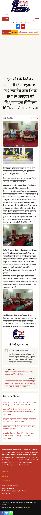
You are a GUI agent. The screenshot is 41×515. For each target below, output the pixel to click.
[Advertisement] (20, 57)
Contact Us (29, 23)
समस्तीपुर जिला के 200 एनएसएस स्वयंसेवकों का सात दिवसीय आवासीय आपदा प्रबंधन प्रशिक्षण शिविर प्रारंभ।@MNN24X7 (19, 411)
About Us (11, 23)
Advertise (19, 23)
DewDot (28, 507)
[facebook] (2, 513)
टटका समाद (34, 118)
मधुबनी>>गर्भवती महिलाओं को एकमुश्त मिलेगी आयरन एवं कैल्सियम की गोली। (19, 373)
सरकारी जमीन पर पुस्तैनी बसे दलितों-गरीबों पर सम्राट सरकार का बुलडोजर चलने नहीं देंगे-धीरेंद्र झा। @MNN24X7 (18, 435)
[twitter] (6, 513)
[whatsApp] (11, 513)
